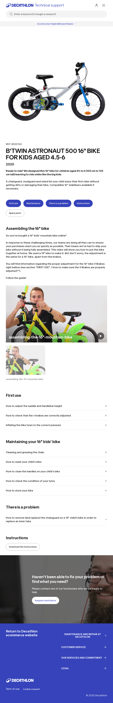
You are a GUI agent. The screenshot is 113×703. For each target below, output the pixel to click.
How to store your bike (19, 490)
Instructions (83, 203)
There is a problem (58, 203)
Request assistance (45, 600)
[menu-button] (103, 5)
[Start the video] (100, 336)
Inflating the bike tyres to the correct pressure (34, 425)
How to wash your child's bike (23, 461)
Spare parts (15, 213)
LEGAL (65, 668)
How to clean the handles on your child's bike (33, 471)
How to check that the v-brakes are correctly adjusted (38, 415)
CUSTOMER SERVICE (73, 647)
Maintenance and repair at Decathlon (82, 635)
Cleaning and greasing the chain (25, 452)
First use (13, 203)
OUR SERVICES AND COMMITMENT (81, 657)
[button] (25, 363)
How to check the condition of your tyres (30, 480)
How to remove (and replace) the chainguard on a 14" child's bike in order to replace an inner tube (51, 519)
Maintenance (33, 203)
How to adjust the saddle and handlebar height (34, 406)
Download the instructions (23, 547)
